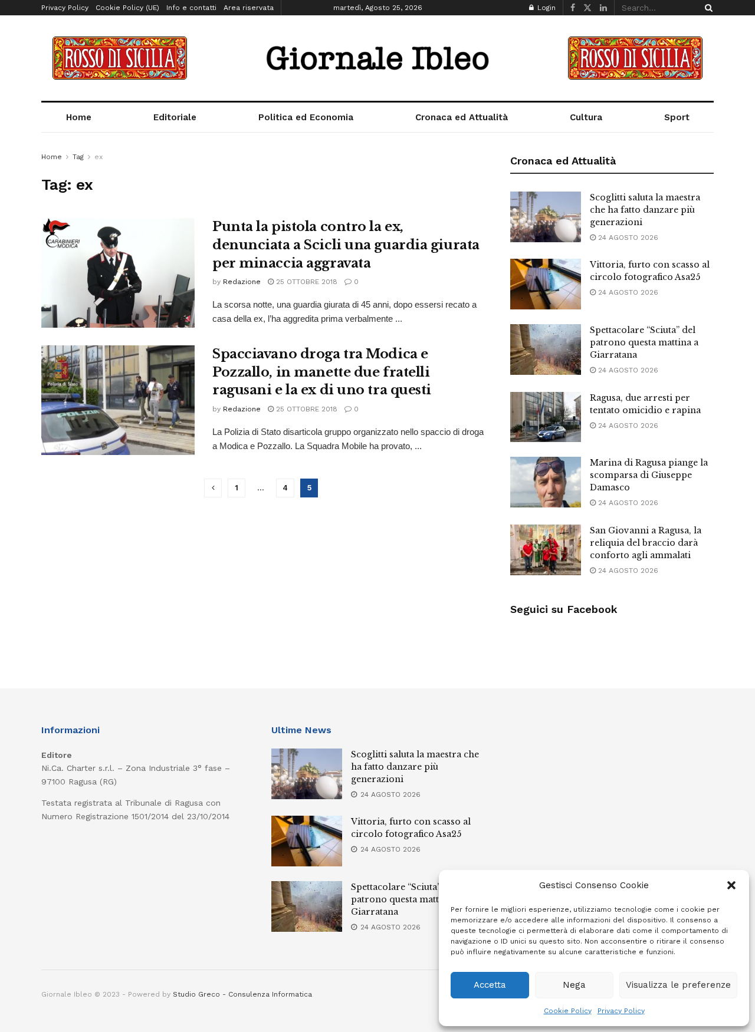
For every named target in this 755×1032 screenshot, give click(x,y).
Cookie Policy (568, 1011)
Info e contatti (191, 8)
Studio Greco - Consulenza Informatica (242, 994)
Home (78, 117)
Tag (78, 157)
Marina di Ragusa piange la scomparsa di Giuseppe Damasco (649, 475)
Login (545, 8)
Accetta (490, 985)
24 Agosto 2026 (627, 237)
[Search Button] (706, 7)
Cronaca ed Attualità (461, 117)
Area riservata (249, 8)
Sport (677, 117)
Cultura (586, 117)
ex (98, 157)
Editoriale (174, 117)
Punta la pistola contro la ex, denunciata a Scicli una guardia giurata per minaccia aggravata (346, 245)
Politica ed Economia (305, 117)
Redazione (242, 282)
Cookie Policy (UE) (127, 8)
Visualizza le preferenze (678, 985)
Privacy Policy (621, 1011)
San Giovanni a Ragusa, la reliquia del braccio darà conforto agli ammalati (645, 542)
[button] (731, 885)
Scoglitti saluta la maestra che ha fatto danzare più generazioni (645, 209)
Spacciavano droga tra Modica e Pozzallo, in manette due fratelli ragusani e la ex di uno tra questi (321, 372)
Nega (574, 985)
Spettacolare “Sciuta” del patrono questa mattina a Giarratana (644, 342)
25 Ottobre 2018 (305, 282)
